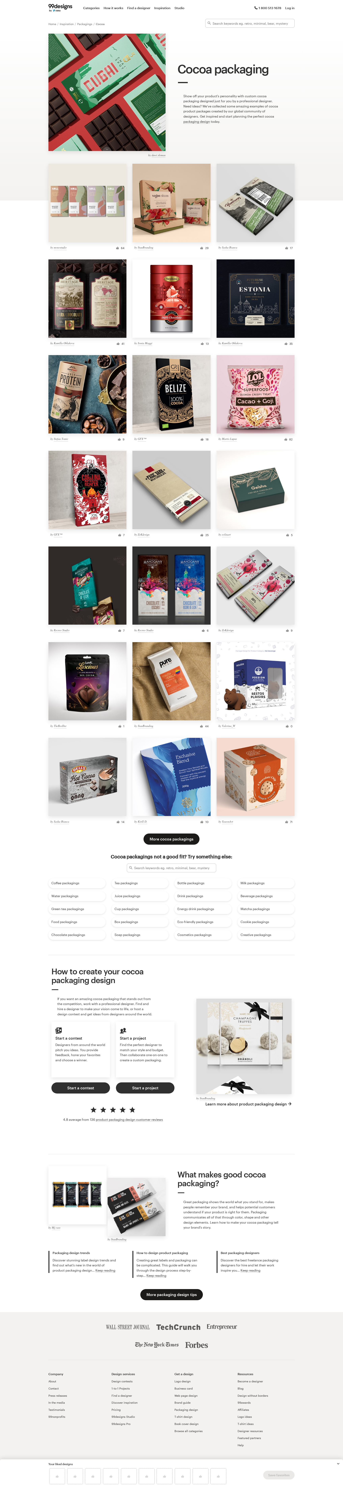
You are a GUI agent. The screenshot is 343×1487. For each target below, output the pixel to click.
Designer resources (250, 1431)
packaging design (196, 121)
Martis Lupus (229, 439)
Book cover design (186, 1424)
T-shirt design (183, 1416)
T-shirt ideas (246, 1424)
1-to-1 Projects (121, 1388)
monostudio (60, 247)
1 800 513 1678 (270, 8)
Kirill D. (142, 821)
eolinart (226, 534)
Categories (91, 8)
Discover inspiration (125, 1402)
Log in (290, 8)
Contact (53, 1388)
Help (241, 1445)
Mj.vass (56, 1227)
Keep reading (105, 1270)
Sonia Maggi (145, 343)
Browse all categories (188, 1431)
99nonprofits (56, 1416)
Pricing (116, 1409)
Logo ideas (245, 1416)
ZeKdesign (143, 534)
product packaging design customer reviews (129, 1119)
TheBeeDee (60, 726)
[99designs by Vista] (60, 8)
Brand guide (182, 1402)
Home (52, 24)
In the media (56, 1402)
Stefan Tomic (61, 439)
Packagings (85, 24)
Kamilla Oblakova (64, 343)
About (52, 1381)
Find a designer (138, 8)
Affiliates (243, 1409)
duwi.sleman (159, 155)
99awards (244, 1402)
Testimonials (56, 1409)
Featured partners (249, 1438)
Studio (179, 8)
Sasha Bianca (229, 247)
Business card (183, 1388)
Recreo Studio (61, 630)
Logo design (182, 1381)
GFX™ (142, 439)
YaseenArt (227, 821)
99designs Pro (121, 1424)
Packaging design (186, 1409)
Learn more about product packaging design (246, 1104)
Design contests (122, 1381)
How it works (113, 8)
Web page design (186, 1395)
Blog (241, 1388)
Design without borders (253, 1395)
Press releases (57, 1395)
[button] (338, 1463)
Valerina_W (228, 726)
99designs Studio (123, 1416)
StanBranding (145, 247)
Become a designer (250, 1381)
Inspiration (162, 8)
